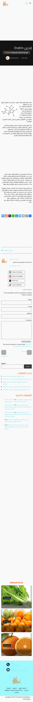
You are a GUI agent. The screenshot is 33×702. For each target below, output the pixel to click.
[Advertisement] (16, 23)
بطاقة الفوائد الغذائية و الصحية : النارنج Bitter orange (15, 383)
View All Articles (13, 266)
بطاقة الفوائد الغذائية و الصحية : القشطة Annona (17, 387)
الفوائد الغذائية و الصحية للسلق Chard (13, 376)
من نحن (26, 690)
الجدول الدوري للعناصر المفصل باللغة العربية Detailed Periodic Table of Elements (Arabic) (18, 407)
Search (3, 363)
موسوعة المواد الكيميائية (19, 52)
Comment (28, 320)
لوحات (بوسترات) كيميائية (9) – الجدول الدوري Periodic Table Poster (18, 400)
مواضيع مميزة (7, 598)
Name (29, 300)
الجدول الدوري (22, 688)
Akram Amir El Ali (9, 399)
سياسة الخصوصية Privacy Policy (14, 690)
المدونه (14, 688)
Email (30, 306)
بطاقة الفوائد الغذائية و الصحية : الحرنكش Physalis (17, 379)
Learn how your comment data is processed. (22, 345)
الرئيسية (9, 688)
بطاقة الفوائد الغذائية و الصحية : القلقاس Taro (16, 389)
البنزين (17, 119)
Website (29, 313)
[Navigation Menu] (26, 3)
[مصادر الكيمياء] (5, 3)
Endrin (6, 250)
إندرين (11, 250)
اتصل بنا (16, 692)
